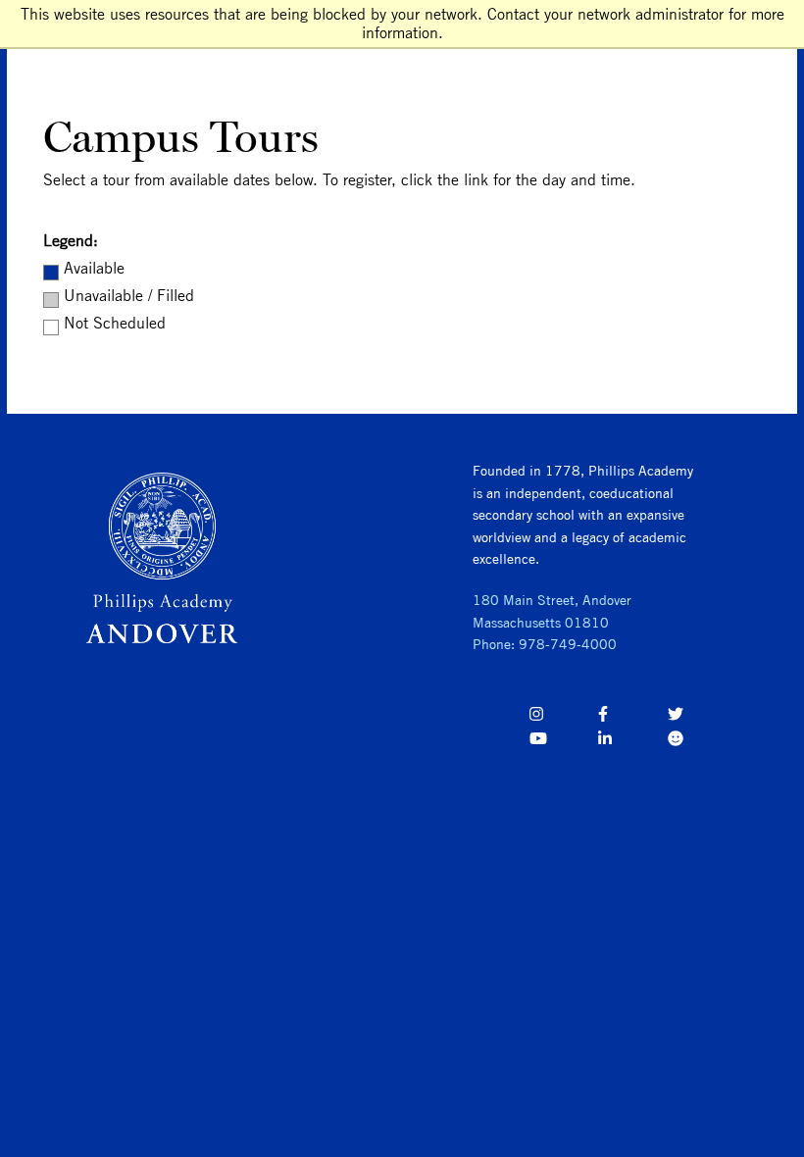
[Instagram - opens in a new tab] (563, 717)
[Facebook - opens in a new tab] (632, 717)
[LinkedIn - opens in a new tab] (632, 741)
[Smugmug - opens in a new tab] (701, 741)
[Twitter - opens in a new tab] (701, 717)
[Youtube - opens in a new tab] (563, 741)
